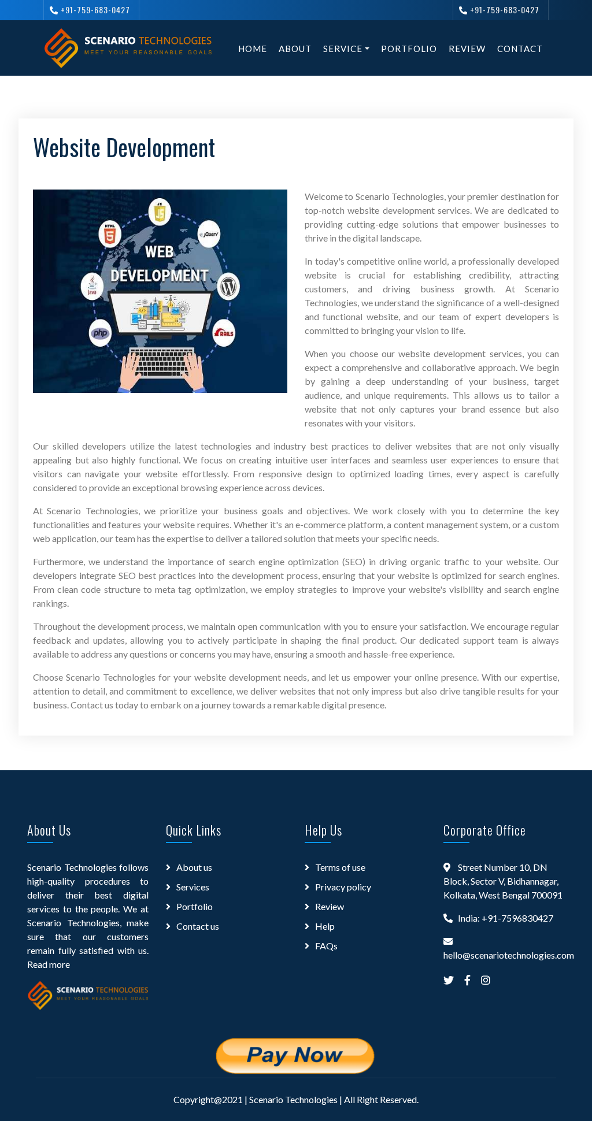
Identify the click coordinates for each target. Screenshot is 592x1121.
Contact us (197, 925)
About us (194, 867)
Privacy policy (343, 886)
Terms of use (340, 867)
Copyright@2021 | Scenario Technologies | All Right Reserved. (296, 1099)
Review (467, 48)
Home (252, 48)
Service (342, 48)
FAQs (326, 945)
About (295, 48)
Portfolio (409, 48)
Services (192, 886)
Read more (48, 964)
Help (325, 925)
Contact (520, 48)
